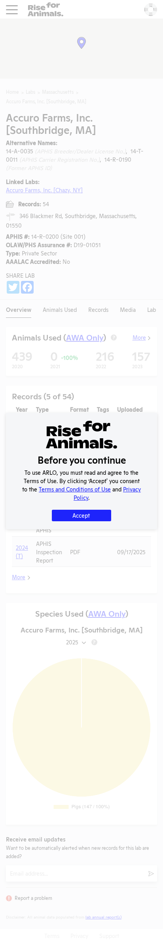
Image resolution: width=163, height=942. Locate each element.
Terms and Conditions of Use (75, 489)
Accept (81, 515)
